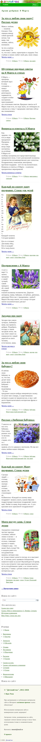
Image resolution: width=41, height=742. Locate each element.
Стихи (7, 670)
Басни (7, 630)
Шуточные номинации (9, 613)
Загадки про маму (11, 315)
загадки (32, 352)
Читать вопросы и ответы (11, 173)
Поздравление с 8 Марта (15, 265)
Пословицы (7, 650)
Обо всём (8, 643)
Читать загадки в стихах (8, 347)
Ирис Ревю (10, 694)
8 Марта (15, 61)
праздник (33, 255)
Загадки (7, 636)
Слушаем (6, 668)
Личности (6, 641)
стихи (12, 257)
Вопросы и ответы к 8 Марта (18, 128)
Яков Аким (9, 582)
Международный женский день (16, 412)
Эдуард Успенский (30, 580)
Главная (5, 4)
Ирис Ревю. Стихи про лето (10, 616)
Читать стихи (6, 114)
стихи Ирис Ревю (19, 257)
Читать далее (7, 57)
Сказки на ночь (8, 663)
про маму (33, 61)
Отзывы (5, 647)
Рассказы (6, 656)
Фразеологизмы (8, 674)
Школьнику (9, 677)
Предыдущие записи (9, 588)
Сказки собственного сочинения (14, 665)
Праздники (9, 652)
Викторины (7, 634)
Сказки (7, 659)
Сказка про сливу (7, 608)
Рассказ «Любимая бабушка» (18, 419)
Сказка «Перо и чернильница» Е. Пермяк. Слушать (19, 611)
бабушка (32, 409)
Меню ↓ (35, 5)
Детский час (9, 740)
